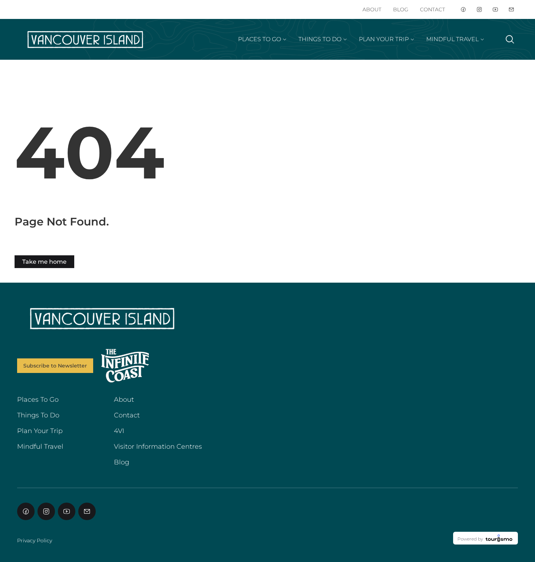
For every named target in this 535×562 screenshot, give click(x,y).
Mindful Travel (40, 447)
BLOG (400, 9)
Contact (127, 415)
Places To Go (38, 400)
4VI (119, 431)
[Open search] (510, 39)
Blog (121, 462)
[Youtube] (495, 9)
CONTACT (432, 9)
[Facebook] (463, 9)
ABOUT (371, 9)
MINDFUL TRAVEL (452, 39)
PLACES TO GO (259, 39)
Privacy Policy (34, 540)
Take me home (44, 261)
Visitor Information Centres (158, 447)
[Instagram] (479, 9)
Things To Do (38, 415)
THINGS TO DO (319, 39)
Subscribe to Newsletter (55, 365)
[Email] (511, 9)
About (124, 400)
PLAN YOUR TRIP (384, 39)
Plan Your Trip (40, 431)
